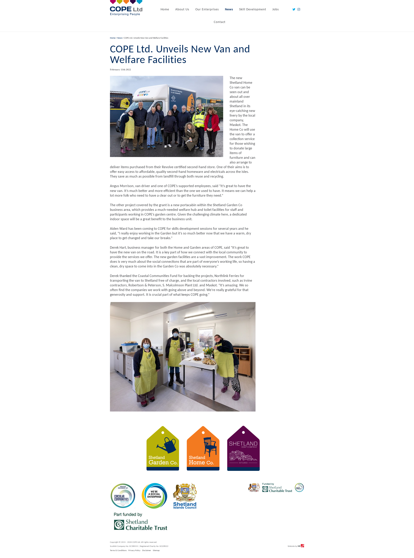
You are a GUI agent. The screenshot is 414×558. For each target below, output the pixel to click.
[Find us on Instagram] (298, 9)
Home (165, 9)
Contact (219, 22)
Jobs (275, 9)
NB (299, 546)
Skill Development (252, 9)
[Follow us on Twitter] (293, 9)
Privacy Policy (134, 550)
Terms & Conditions (118, 550)
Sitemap (156, 550)
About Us (182, 9)
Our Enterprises (207, 9)
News (229, 9)
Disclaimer (146, 550)
